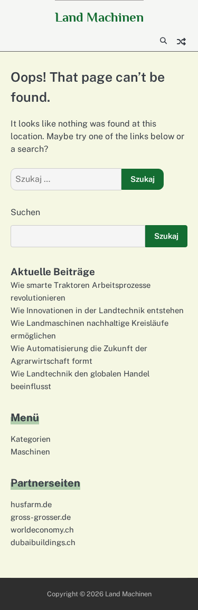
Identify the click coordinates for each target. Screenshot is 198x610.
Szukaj (166, 235)
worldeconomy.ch (42, 529)
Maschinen (30, 451)
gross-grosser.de (41, 516)
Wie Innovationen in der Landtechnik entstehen (97, 310)
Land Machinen (99, 17)
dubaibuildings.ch (43, 542)
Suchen (25, 212)
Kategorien (31, 438)
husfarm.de (31, 504)
